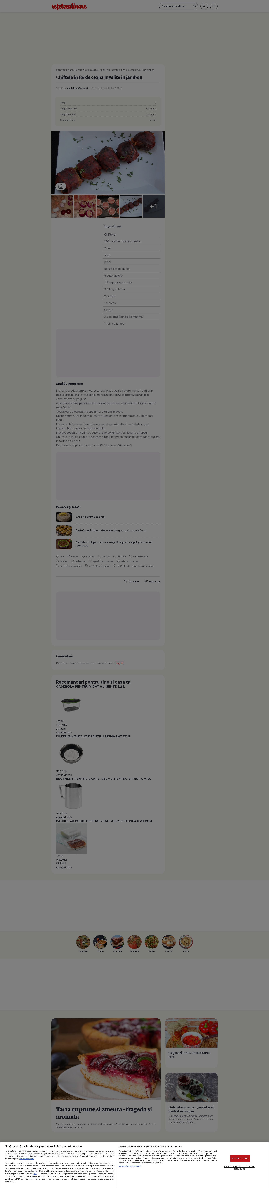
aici (35, 1173)
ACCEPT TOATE (240, 1158)
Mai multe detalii (26, 1158)
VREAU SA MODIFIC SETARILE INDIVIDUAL (239, 1167)
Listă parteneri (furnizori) (130, 1166)
